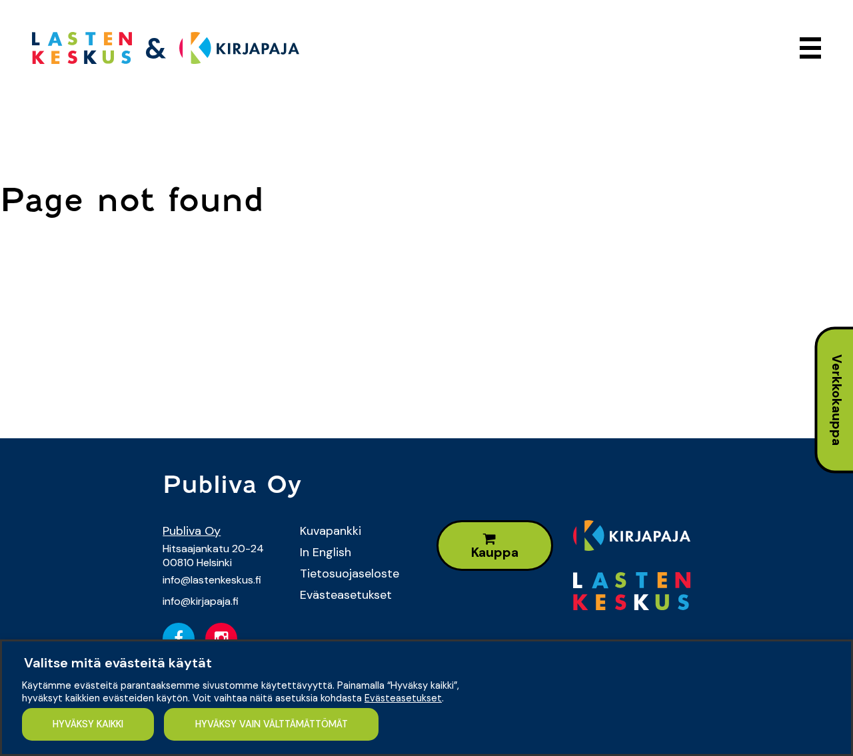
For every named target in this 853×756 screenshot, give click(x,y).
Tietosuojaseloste (349, 573)
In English (325, 552)
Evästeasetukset (346, 595)
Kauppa (494, 552)
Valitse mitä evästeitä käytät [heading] (118, 662)
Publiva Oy (192, 531)
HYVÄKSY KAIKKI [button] (88, 724)
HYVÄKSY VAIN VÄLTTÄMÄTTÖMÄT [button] (271, 724)
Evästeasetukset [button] (403, 698)
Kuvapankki (330, 531)
